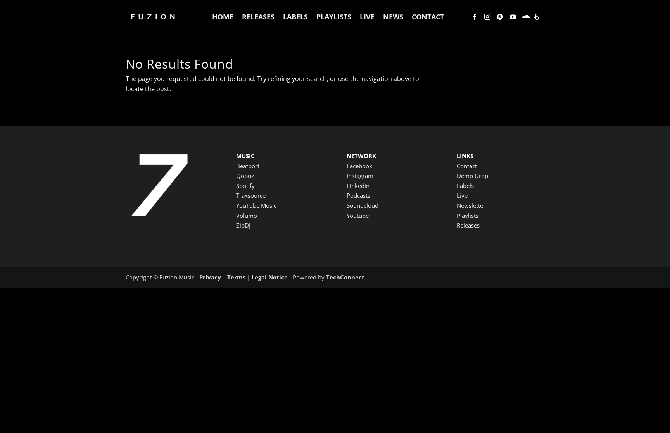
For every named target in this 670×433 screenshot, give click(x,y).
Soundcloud (362, 205)
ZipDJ (243, 225)
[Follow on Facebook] (474, 16)
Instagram (360, 175)
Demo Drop (472, 175)
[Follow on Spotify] (500, 16)
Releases (258, 16)
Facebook (359, 166)
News (393, 16)
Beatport (247, 166)
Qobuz (245, 175)
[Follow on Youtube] (513, 16)
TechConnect (345, 277)
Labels (295, 16)
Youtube (358, 215)
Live (367, 16)
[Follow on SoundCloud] (526, 16)
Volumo (246, 215)
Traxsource (251, 195)
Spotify (245, 186)
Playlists (333, 16)
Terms (236, 277)
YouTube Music (256, 205)
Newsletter (471, 205)
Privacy (210, 277)
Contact (428, 16)
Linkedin (358, 186)
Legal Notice (270, 277)
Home (222, 16)
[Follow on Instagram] (487, 16)
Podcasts (358, 195)
